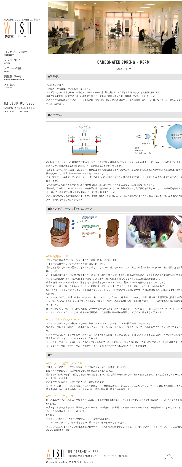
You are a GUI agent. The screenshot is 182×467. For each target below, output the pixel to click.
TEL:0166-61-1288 (19, 103)
